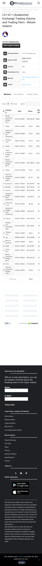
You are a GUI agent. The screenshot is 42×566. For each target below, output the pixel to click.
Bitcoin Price (9, 426)
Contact (7, 461)
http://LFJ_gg (26, 84)
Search (23, 104)
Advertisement (9, 457)
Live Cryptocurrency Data (13, 430)
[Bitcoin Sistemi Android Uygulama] (21, 487)
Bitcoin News (9, 416)
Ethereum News (10, 419)
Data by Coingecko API (7, 275)
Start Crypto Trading (11, 45)
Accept (21, 562)
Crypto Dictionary (10, 440)
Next (31, 279)
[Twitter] (26, 473)
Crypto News (6, 10)
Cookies (21, 556)
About (7, 447)
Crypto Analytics (10, 423)
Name (7, 387)
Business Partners (10, 454)
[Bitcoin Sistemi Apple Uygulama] (21, 494)
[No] (39, 560)
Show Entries (9, 104)
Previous (12, 279)
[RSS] (16, 473)
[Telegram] (21, 473)
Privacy (7, 450)
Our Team (8, 443)
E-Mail (8, 396)
